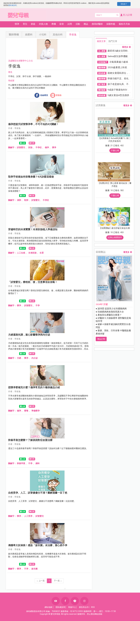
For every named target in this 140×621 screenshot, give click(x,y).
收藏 (32, 143)
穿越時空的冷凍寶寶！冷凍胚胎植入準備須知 (32, 229)
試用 (70, 24)
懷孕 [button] (17, 24)
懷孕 (54, 147)
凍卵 (19, 200)
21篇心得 (115, 150)
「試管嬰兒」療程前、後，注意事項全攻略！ (32, 282)
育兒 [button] (25, 24)
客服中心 (72, 607)
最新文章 (101, 41)
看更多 (125, 47)
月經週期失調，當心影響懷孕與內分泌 (29, 334)
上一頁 (41, 581)
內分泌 (34, 358)
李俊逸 (72, 34)
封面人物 (43, 24)
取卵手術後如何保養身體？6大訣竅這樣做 (31, 176)
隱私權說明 (12, 5)
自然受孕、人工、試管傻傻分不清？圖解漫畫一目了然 (37, 492)
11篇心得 (115, 195)
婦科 (38, 463)
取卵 (26, 200)
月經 (19, 358)
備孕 (47, 147)
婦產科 (29, 34)
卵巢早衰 (21, 463)
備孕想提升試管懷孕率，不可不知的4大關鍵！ (33, 124)
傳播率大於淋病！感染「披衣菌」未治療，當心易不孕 (37, 545)
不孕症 (39, 147)
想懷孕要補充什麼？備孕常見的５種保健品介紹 (34, 387)
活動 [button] (78, 24)
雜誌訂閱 (101, 339)
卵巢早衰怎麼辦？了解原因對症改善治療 (30, 440)
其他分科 (58, 34)
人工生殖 (21, 253)
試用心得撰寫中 (115, 237)
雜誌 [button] (86, 24)
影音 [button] (61, 24)
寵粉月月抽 (124, 24)
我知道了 (124, 4)
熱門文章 (112, 41)
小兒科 (42, 34)
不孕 (38, 305)
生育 (42, 253)
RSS (93, 607)
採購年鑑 (110, 24)
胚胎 (30, 147)
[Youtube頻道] (56, 601)
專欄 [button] (53, 24)
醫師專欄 (14, 34)
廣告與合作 (83, 607)
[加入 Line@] (75, 601)
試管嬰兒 (21, 147)
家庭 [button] (33, 24)
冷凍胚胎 (32, 253)
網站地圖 (48, 607)
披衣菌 (34, 569)
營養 (26, 410)
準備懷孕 (35, 410)
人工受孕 (28, 516)
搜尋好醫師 (97, 24)
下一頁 (58, 581)
